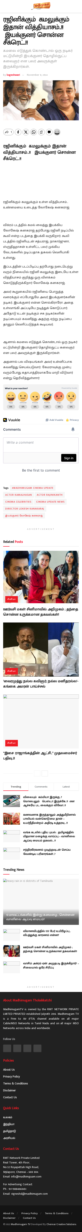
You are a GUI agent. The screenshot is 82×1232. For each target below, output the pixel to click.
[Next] (45, 773)
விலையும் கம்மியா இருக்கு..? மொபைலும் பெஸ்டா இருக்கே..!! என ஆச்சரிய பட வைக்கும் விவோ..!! (48, 801)
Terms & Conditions (15, 1083)
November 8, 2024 (37, 75)
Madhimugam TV (20, 1224)
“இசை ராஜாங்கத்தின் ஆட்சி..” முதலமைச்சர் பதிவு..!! (40, 756)
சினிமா (11, 599)
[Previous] (37, 773)
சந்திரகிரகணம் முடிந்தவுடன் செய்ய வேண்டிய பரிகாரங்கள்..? (47, 851)
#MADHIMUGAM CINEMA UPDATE (32, 488)
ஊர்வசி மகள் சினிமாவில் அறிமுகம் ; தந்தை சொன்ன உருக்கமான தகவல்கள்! (40, 612)
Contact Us (10, 1097)
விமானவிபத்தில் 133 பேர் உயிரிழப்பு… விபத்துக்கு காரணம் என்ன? (47, 933)
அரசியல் (9, 1138)
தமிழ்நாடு (9, 1131)
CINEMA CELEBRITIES (18, 502)
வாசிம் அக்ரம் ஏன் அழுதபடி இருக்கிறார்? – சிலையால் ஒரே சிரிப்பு (51, 965)
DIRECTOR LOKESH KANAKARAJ (24, 509)
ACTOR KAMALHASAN (18, 495)
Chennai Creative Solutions (61, 1224)
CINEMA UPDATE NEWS (50, 502)
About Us (9, 1069)
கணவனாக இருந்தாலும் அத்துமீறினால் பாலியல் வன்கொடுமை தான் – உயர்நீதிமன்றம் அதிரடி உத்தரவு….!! (49, 818)
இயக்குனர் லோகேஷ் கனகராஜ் (24, 515)
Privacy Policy (11, 1076)
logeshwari (13, 75)
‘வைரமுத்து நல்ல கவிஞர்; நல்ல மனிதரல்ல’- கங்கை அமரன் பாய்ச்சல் (40, 684)
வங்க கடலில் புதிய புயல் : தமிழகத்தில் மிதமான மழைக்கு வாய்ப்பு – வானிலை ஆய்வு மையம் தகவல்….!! (49, 836)
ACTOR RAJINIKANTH (50, 495)
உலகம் (7, 1117)
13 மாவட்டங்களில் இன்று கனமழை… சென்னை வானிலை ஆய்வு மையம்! (40, 917)
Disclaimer (9, 1090)
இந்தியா (8, 1124)
